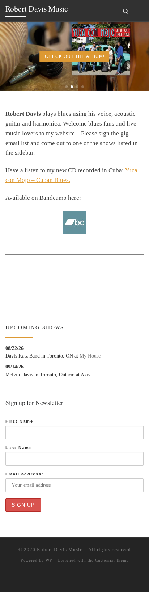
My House (90, 356)
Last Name (18, 447)
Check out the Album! (75, 56)
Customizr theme (112, 560)
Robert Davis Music (59, 549)
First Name (19, 421)
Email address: (24, 474)
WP (49, 560)
